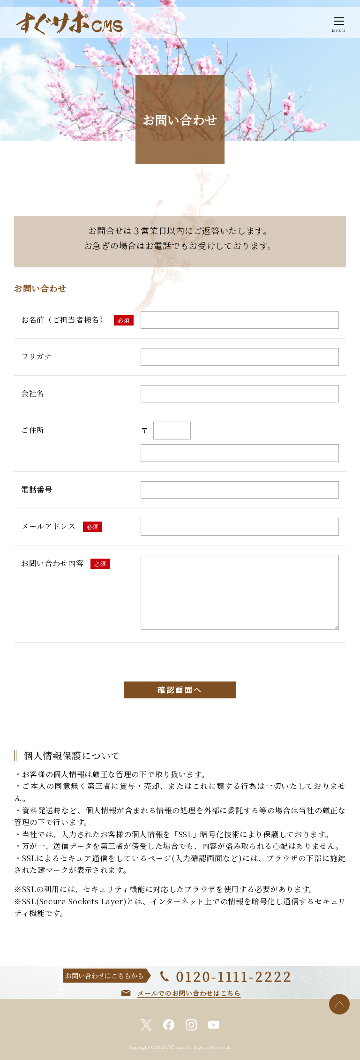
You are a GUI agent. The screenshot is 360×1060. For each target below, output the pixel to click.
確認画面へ (180, 689)
